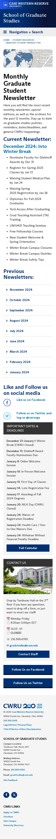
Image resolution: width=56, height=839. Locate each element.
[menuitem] (28, 812)
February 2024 (20, 362)
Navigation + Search (22, 33)
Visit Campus (9, 821)
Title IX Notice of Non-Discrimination (22, 729)
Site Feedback (10, 780)
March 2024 (18, 351)
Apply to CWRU (11, 812)
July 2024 (16, 331)
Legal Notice (9, 724)
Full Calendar (28, 548)
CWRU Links (11, 806)
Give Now (8, 816)
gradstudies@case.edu (24, 645)
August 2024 (19, 320)
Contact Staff (28, 654)
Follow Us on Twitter (28, 683)
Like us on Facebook (30, 400)
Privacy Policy (25, 724)
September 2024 (21, 310)
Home (6, 40)
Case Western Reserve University (28, 712)
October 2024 (20, 300)
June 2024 (17, 341)
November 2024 (21, 289)
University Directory (13, 825)
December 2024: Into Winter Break (25, 148)
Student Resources (23, 40)
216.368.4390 (18, 769)
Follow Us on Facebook (28, 669)
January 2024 (19, 372)
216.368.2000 (10, 720)
